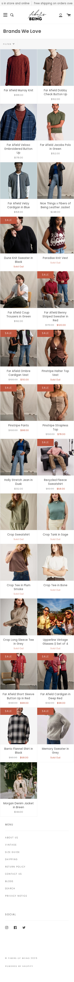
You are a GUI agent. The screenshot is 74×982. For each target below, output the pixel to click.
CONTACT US (13, 874)
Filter (7, 44)
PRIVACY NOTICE (16, 896)
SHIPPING (11, 859)
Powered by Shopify (19, 966)
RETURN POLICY (15, 866)
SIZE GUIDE (12, 852)
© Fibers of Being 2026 (21, 958)
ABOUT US (11, 837)
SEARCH (10, 888)
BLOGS (9, 881)
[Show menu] (5, 15)
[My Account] (58, 15)
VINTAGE (11, 845)
